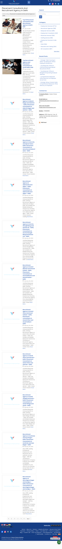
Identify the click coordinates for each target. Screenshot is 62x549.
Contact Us (48, 534)
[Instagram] (53, 3)
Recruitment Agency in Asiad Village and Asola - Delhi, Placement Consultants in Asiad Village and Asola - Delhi (28, 400)
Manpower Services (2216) (48, 31)
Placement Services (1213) (48, 35)
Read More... (26, 175)
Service (35, 529)
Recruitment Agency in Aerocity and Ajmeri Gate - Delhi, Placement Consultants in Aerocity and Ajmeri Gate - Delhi (29, 145)
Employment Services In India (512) (48, 41)
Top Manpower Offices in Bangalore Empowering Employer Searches (48, 72)
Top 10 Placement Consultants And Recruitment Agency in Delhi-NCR (28, 23)
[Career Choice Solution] (14, 3)
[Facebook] (50, 3)
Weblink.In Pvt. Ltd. (19, 539)
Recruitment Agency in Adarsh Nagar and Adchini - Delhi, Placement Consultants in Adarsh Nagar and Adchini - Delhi (28, 105)
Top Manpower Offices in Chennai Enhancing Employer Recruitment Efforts (47, 67)
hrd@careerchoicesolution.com (47, 107)
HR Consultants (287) (46, 49)
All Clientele (57, 532)
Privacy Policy (30, 531)
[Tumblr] (55, 3)
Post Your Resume (36, 532)
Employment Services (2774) (48, 26)
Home (4, 14)
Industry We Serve (43, 529)
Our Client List (44, 531)
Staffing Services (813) (47, 38)
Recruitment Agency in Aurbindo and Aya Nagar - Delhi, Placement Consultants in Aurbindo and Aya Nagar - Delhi (29, 439)
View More (56, 51)
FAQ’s (37, 531)
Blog (8, 14)
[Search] (29, 2)
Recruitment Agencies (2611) (48, 28)
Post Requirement (48, 532)
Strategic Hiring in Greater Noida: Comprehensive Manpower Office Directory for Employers (49, 84)
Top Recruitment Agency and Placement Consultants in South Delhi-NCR (28, 64)
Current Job (27, 532)
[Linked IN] (58, 3)
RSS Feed (43, 122)
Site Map (54, 534)
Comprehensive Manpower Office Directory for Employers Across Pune (48, 78)
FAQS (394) (44, 44)
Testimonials (39, 534)
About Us (29, 529)
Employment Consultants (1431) (49, 33)
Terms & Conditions (54, 531)
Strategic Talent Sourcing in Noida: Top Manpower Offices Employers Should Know (47, 61)
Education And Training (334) (48, 46)
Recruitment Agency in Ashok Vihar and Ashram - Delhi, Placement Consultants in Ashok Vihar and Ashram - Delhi (29, 359)
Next (28, 519)
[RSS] (59, 534)
